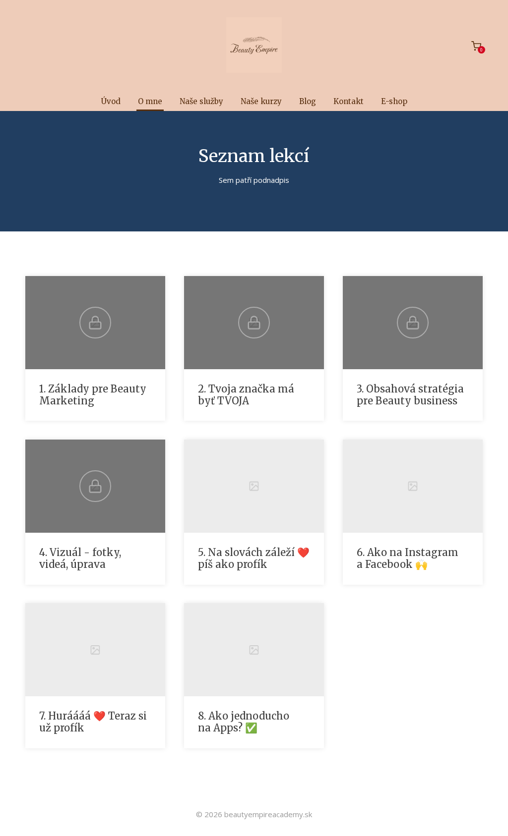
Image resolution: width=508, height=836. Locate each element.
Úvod (111, 101)
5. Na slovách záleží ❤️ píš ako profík (254, 558)
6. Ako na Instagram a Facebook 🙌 (407, 558)
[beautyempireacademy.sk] (254, 45)
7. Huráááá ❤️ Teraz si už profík (93, 722)
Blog (307, 101)
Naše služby (201, 101)
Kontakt (348, 101)
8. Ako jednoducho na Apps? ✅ (243, 722)
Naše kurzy (261, 101)
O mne (150, 101)
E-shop (394, 101)
